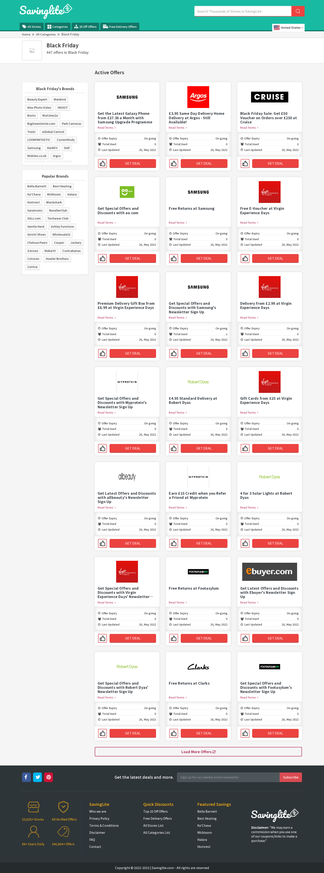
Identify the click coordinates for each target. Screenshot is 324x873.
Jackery (76, 242)
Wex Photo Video (39, 107)
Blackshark (54, 202)
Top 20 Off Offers (155, 811)
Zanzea (32, 251)
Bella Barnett (36, 186)
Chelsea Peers (37, 242)
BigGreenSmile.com (41, 123)
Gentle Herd (35, 226)
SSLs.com (34, 218)
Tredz (31, 132)
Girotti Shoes (36, 234)
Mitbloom (54, 194)
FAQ (92, 839)
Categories (60, 26)
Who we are (97, 811)
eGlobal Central (53, 132)
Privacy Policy (99, 818)
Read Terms (106, 127)
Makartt (50, 251)
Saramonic (35, 210)
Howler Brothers (57, 258)
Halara (72, 194)
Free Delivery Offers (123, 26)
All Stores (34, 26)
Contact (95, 846)
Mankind (60, 99)
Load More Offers (196, 751)
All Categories (46, 34)
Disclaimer (97, 832)
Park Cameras (71, 123)
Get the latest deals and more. (144, 777)
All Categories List (156, 832)
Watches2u (50, 115)
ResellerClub (58, 210)
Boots (31, 115)
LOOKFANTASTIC (38, 139)
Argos (57, 156)
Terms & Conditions (104, 825)
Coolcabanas (71, 251)
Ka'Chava (34, 194)
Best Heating (62, 186)
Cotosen (33, 258)
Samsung (34, 148)
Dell (67, 148)
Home (26, 34)
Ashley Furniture (62, 226)
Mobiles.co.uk (36, 156)
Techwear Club (57, 218)
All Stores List (153, 825)
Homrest (33, 202)
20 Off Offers (88, 26)
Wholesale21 (61, 234)
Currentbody (66, 139)
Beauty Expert (37, 99)
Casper (59, 242)
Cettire (32, 267)
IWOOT (63, 107)
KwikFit (52, 148)
